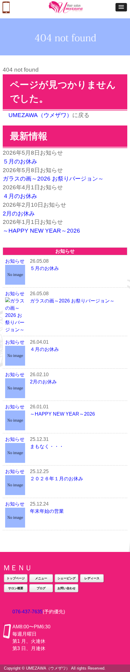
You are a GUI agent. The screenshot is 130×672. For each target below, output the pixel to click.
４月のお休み (20, 196)
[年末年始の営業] (15, 523)
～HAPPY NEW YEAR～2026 (41, 231)
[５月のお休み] (15, 280)
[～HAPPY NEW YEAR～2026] (15, 426)
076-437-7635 (27, 611)
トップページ (16, 578)
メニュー (41, 578)
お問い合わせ (66, 588)
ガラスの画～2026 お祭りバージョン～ (53, 178)
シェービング (66, 578)
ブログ (41, 588)
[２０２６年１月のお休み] (15, 491)
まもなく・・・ (47, 446)
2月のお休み (19, 213)
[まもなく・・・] (15, 459)
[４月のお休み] (15, 361)
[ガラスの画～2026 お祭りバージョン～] (15, 329)
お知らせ (14, 261)
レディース (91, 578)
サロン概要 (15, 588)
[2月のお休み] (15, 394)
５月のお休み (20, 161)
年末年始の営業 (47, 511)
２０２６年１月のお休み (56, 478)
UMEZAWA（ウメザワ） (40, 115)
